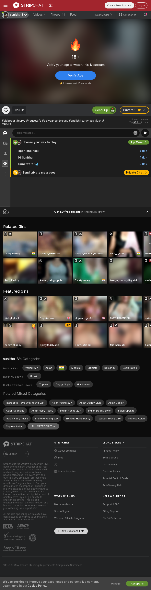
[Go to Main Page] (28, 5)
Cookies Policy (111, 471)
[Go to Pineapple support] (33, 537)
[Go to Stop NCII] (15, 548)
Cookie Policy (37, 585)
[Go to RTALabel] (8, 526)
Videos (39, 14)
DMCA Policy (110, 464)
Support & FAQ (111, 504)
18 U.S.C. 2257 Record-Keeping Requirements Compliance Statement (42, 565)
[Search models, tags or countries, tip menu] (145, 15)
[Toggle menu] (5, 5)
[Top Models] (50, 5)
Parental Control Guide (115, 478)
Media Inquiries (67, 471)
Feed (73, 14)
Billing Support (111, 511)
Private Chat (135, 172)
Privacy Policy (111, 450)
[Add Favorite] (6, 110)
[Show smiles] (135, 133)
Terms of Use (110, 457)
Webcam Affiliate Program (69, 518)
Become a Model (64, 504)
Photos (58, 14)
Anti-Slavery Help (112, 485)
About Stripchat (67, 450)
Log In (141, 5)
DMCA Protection (112, 518)
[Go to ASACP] (23, 526)
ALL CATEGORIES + (43, 426)
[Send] (145, 133)
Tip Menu (137, 142)
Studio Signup (62, 511)
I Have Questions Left (71, 530)
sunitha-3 (11, 359)
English (13, 454)
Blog (61, 457)
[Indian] (61, 368)
